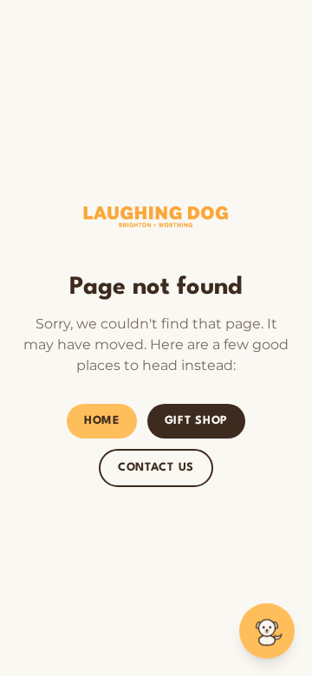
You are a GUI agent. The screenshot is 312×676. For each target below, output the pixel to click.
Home (102, 420)
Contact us (156, 467)
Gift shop (196, 420)
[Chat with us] (267, 631)
